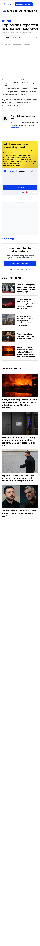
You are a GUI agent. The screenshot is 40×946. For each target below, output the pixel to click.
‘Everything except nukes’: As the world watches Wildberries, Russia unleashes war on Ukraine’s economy (20, 404)
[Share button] (36, 38)
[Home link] (20, 10)
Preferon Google (12, 38)
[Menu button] (37, 4)
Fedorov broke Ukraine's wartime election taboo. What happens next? (19, 513)
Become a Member (23, 4)
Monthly (10, 171)
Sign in (27, 269)
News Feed (6, 21)
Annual (22, 171)
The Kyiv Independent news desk (17, 44)
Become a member (20, 264)
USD (33, 171)
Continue (20, 187)
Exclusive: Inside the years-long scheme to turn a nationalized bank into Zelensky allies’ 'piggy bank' (18, 441)
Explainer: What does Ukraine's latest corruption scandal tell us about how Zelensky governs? (18, 478)
